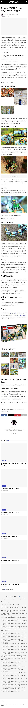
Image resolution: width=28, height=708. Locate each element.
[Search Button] (26, 2)
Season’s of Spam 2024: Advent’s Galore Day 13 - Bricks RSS (13, 672)
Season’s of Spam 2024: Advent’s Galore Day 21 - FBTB (12, 640)
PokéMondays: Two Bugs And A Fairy (8, 665)
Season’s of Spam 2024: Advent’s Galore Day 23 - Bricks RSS (13, 634)
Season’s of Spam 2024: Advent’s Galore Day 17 (10, 653)
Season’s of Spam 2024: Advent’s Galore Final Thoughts (15, 621)
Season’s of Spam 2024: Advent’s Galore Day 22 (10, 633)
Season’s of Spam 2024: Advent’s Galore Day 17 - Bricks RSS (13, 652)
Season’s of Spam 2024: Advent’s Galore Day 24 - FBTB (12, 629)
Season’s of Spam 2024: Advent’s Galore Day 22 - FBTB (12, 623)
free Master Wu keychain (22, 315)
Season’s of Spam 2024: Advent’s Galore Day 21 (10, 639)
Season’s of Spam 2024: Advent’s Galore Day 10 (10, 685)
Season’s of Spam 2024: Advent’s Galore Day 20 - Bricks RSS (13, 643)
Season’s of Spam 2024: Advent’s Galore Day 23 (10, 636)
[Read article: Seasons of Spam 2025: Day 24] (14, 478)
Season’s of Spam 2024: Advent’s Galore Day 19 (10, 648)
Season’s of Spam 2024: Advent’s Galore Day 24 (10, 627)
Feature (3, 460)
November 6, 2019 (14, 14)
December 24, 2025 (5, 490)
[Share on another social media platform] (24, 415)
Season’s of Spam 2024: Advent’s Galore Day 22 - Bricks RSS (13, 632)
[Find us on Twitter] (3, 701)
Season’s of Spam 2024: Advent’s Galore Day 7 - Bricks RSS (13, 690)
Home (2, 5)
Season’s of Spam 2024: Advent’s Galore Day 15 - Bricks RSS (13, 661)
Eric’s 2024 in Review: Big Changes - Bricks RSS (10, 613)
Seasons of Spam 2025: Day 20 (10, 584)
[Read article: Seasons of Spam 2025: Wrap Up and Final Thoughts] (14, 452)
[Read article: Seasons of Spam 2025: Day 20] (14, 573)
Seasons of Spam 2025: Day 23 (10, 61)
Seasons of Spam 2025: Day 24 (10, 59)
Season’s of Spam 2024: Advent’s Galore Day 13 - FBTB (12, 675)
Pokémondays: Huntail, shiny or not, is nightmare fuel (15, 656)
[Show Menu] (1, 2)
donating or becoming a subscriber (8, 393)
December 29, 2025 (5, 466)
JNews (5, 704)
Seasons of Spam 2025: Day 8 (13, 604)
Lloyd (3, 411)
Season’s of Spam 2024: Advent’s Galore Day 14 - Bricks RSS (13, 666)
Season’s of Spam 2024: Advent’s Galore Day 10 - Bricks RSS (13, 684)
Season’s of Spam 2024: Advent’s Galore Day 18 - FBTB (12, 649)
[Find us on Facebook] (1, 701)
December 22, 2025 (5, 538)
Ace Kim (6, 14)
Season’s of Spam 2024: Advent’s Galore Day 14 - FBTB (12, 669)
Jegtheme (2, 705)
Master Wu (7, 411)
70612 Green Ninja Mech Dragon (10, 409)
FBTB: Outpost (19, 597)
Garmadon (21, 409)
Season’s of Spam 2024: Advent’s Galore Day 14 (10, 668)
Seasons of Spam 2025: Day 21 (10, 560)
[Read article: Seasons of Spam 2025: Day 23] (14, 502)
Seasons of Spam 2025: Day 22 (10, 536)
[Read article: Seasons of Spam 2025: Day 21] (14, 549)
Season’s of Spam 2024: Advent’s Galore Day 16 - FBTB (12, 658)
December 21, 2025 (5, 562)
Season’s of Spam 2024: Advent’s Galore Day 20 (10, 645)
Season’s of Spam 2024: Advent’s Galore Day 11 (10, 679)
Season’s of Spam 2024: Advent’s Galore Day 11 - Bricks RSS (13, 678)
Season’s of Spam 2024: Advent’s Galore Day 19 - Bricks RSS (13, 646)
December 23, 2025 (5, 514)
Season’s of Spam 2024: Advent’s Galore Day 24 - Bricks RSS (13, 626)
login (5, 589)
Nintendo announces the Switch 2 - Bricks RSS (10, 610)
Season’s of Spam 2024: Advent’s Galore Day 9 (10, 688)
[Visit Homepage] (14, 2)
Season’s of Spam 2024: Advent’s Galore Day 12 (10, 682)
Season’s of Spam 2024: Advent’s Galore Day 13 (10, 674)
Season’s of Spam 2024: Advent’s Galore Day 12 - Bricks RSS (13, 681)
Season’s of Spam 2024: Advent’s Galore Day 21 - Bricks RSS (13, 637)
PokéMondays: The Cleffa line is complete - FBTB (11, 663)
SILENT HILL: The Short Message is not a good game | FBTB (13, 605)
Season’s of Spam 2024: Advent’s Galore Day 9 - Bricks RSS (13, 687)
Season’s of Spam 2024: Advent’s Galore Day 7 (10, 691)
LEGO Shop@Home (13, 313)
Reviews (5, 5)
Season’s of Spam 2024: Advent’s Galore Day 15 (10, 662)
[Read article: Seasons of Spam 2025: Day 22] (14, 525)
